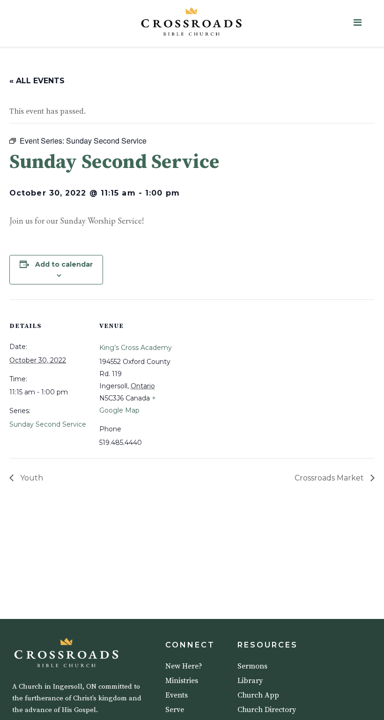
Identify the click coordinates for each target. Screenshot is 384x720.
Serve (174, 709)
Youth (30, 477)
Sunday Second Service (47, 424)
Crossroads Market (330, 477)
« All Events (37, 80)
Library (250, 680)
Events (176, 695)
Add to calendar (64, 264)
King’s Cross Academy (135, 347)
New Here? (183, 666)
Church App (258, 695)
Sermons (252, 666)
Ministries (181, 680)
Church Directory (266, 709)
